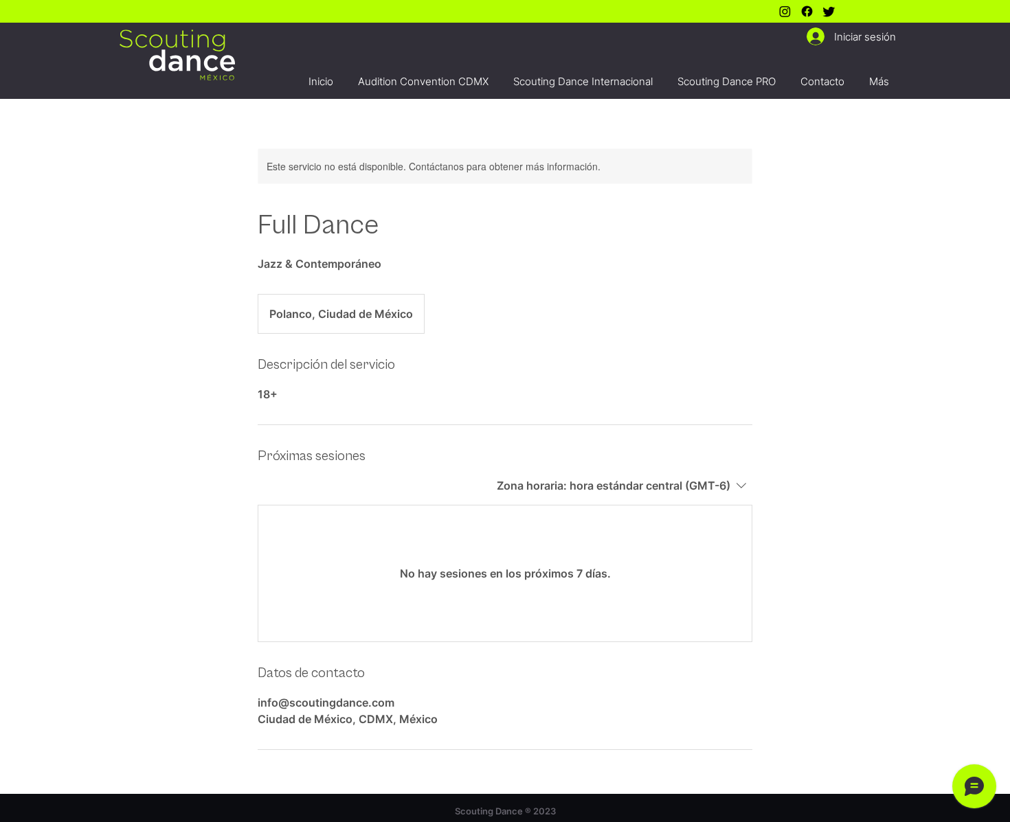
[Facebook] (807, 11)
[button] (423, 75)
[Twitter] (829, 11)
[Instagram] (785, 11)
